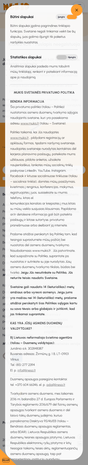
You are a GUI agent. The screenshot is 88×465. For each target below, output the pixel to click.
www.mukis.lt (30, 123)
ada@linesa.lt (55, 385)
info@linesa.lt (27, 370)
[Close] (76, 10)
